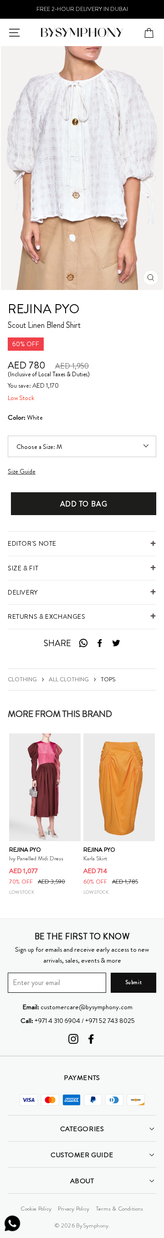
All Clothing (69, 679)
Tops (108, 679)
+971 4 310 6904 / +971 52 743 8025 (77, 1021)
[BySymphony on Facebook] (91, 1038)
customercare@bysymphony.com (77, 1007)
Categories (82, 1129)
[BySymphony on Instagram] (73, 1038)
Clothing (22, 679)
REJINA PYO (43, 309)
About (82, 1181)
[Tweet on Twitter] (116, 643)
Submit (133, 982)
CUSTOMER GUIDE (82, 1155)
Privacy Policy (73, 1208)
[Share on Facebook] (100, 643)
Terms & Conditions (120, 1208)
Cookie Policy (35, 1208)
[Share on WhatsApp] (82, 643)
